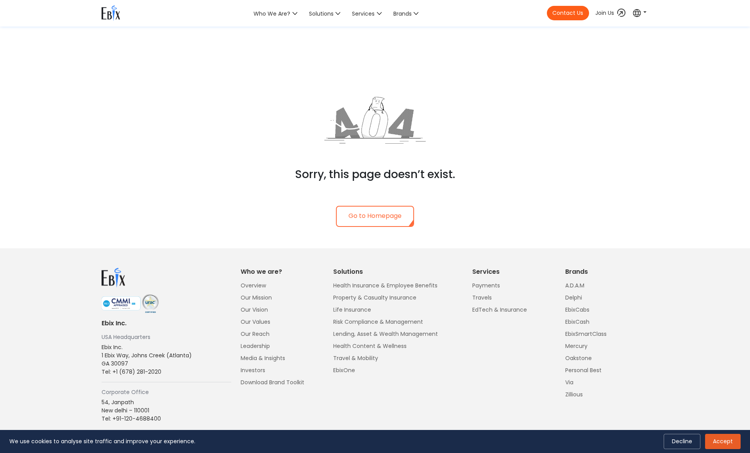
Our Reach (255, 334)
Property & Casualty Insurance (374, 297)
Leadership (255, 346)
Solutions (321, 14)
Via (569, 382)
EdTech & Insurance (499, 310)
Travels (482, 297)
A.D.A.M (574, 285)
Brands (402, 14)
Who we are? (272, 14)
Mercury (576, 346)
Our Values (255, 322)
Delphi (573, 297)
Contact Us (567, 13)
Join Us (604, 13)
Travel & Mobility (355, 358)
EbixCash (577, 322)
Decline (682, 441)
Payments (486, 285)
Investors (253, 370)
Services (363, 14)
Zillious (574, 394)
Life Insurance (352, 310)
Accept (723, 441)
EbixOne (344, 370)
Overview (253, 285)
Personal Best (583, 370)
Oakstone (578, 358)
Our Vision (254, 310)
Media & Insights (263, 358)
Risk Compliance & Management (378, 322)
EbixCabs (577, 310)
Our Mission (256, 297)
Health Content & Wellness (370, 346)
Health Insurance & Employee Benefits (385, 285)
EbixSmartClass (586, 334)
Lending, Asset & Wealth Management (385, 334)
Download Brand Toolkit (272, 382)
